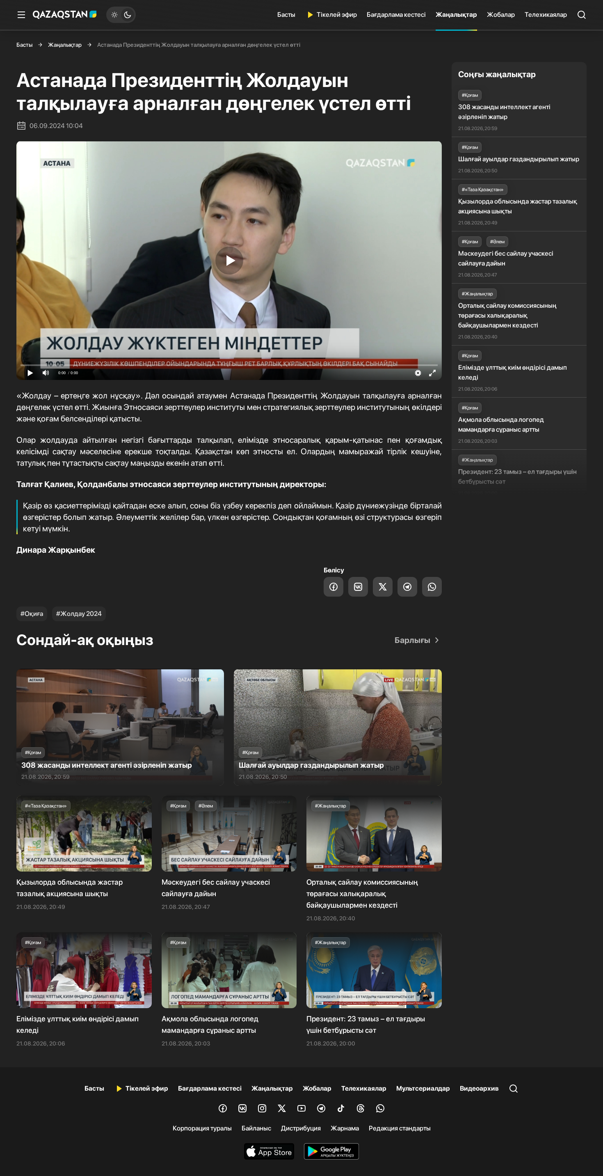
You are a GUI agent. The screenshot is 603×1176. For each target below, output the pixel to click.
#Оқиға (32, 614)
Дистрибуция (301, 1128)
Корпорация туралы (202, 1128)
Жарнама (345, 1128)
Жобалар (501, 14)
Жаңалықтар (456, 14)
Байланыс (256, 1128)
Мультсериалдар (423, 1088)
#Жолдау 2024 (79, 614)
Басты (286, 14)
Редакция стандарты (400, 1128)
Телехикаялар (546, 14)
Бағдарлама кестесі (396, 14)
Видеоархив (479, 1088)
